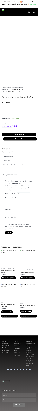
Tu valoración (10, 198)
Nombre (8, 209)
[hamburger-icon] (25, 12)
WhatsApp (33, 4)
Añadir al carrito (19, 134)
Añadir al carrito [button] (7, 312)
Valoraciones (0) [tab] (7, 152)
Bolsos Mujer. (8, 91)
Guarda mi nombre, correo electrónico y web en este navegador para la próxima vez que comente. (18, 226)
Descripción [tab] (6, 148)
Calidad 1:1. (17, 89)
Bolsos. (12, 89)
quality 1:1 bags (16, 91)
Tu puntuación (11, 193)
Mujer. (22, 89)
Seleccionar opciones (8, 277)
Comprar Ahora (20, 139)
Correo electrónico (11, 217)
